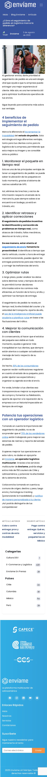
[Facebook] (10, 698)
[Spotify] (37, 698)
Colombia (23, 591)
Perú (23, 605)
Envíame (9, 459)
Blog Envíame (18, 14)
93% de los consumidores (25, 365)
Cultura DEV (23, 557)
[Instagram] (16, 698)
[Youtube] (30, 698)
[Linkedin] (23, 698)
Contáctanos (9, 725)
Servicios (6, 720)
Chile (23, 584)
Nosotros (6, 715)
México (23, 598)
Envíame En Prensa (23, 571)
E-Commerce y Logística (23, 564)
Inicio (5, 14)
